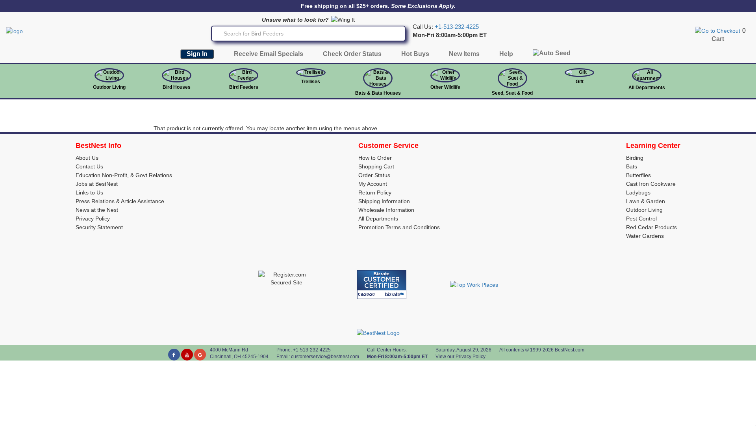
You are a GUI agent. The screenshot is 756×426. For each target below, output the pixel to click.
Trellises (310, 81)
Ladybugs (638, 192)
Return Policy (374, 192)
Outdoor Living (109, 87)
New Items (464, 53)
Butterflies (638, 175)
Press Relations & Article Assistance (120, 201)
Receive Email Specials (268, 53)
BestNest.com (569, 350)
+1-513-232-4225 (457, 27)
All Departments (646, 87)
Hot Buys (415, 53)
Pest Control (641, 218)
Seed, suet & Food (512, 93)
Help (506, 53)
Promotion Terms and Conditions (399, 227)
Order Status (374, 175)
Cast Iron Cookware (651, 184)
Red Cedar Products (651, 227)
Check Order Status (352, 53)
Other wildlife (445, 87)
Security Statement (99, 227)
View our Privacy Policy (460, 356)
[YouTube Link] (187, 355)
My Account (372, 184)
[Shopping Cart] (717, 30)
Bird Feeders (243, 87)
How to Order (375, 158)
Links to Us (89, 192)
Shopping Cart (376, 166)
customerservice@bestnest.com (325, 356)
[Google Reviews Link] (200, 355)
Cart (718, 39)
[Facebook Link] (174, 355)
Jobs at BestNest (97, 184)
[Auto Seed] (551, 55)
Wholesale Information (386, 210)
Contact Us (89, 166)
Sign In (197, 53)
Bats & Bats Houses (378, 93)
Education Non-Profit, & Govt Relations (124, 175)
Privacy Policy (93, 218)
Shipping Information (384, 201)
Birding (634, 158)
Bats (631, 166)
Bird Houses (177, 87)
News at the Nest (97, 210)
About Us (87, 158)
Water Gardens (645, 236)
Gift (580, 81)
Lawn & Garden (645, 201)
